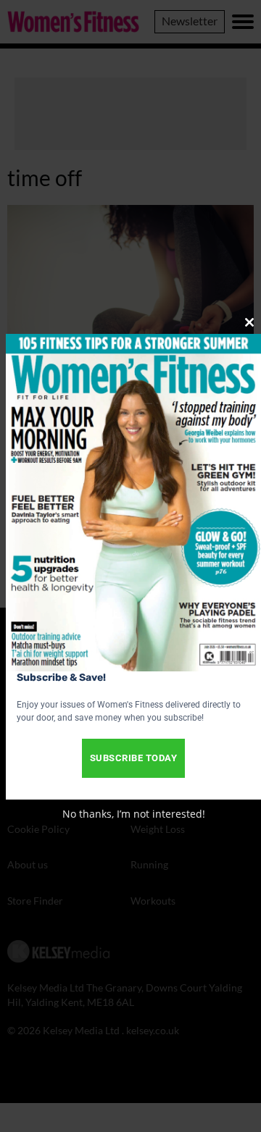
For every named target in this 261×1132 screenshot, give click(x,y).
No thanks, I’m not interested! (133, 814)
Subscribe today (134, 757)
